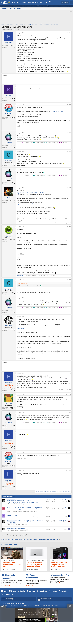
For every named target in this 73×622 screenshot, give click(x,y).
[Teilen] (67, 33)
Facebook (32, 591)
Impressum (4, 605)
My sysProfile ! (20, 275)
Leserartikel (13, 8)
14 (29, 569)
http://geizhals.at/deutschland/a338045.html (30, 204)
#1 (70, 33)
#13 (70, 394)
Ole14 (8, 517)
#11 (70, 316)
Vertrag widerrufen (26, 605)
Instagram (54, 591)
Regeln (19, 8)
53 (53, 569)
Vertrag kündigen (36, 605)
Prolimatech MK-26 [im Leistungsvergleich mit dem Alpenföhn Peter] (23, 501)
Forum (47, 2)
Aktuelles (4, 8)
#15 (70, 431)
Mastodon (64, 591)
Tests (18, 2)
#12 (70, 373)
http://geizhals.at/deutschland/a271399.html (30, 193)
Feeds (5, 591)
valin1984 (64, 501)
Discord (13, 591)
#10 (70, 298)
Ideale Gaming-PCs (46, 6)
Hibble (65, 516)
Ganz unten (20, 328)
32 (5, 569)
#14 (70, 412)
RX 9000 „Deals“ (35, 6)
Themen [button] (24, 2)
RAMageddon (13, 6)
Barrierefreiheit (46, 605)
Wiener (8, 511)
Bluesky (22, 591)
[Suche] (71, 2)
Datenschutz (54, 605)
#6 (70, 169)
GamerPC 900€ (12, 515)
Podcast (4, 6)
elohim (8, 504)
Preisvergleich (39, 2)
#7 (70, 188)
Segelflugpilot (63, 522)
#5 (70, 151)
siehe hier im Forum (58, 111)
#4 (70, 133)
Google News (42, 591)
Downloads (31, 2)
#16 (70, 452)
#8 (70, 226)
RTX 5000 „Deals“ (23, 6)
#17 (70, 470)
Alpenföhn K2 (20, 528)
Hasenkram (6, 29)
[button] (8, 8)
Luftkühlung (21, 504)
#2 (70, 86)
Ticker (14, 2)
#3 (70, 104)
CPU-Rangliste (68, 6)
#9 (70, 279)
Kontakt (10, 605)
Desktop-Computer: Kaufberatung (26, 511)
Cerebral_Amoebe (62, 509)
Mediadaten (17, 605)
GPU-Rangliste (57, 6)
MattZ (65, 529)
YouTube (10, 594)
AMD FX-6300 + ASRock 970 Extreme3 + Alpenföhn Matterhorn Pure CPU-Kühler (24, 509)
